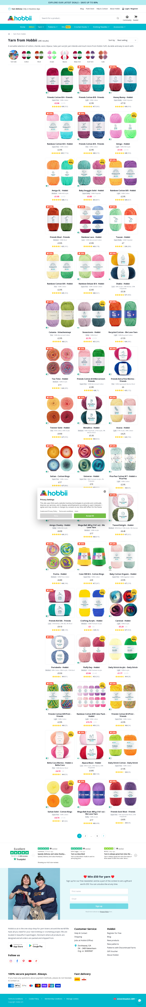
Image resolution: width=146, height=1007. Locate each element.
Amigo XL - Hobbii (60, 190)
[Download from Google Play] (36, 945)
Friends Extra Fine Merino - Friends (123, 380)
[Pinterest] (23, 961)
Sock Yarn (90, 62)
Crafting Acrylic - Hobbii (91, 620)
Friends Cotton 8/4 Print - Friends (123, 715)
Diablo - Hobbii (123, 283)
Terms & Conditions (15, 999)
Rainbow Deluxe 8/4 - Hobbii (91, 283)
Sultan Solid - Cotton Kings (60, 811)
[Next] (103, 836)
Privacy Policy (104, 912)
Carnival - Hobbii (123, 620)
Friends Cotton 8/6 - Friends (91, 144)
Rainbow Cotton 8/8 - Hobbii (123, 190)
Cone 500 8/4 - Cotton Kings (91, 574)
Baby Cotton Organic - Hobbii (123, 574)
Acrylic (52, 62)
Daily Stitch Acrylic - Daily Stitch (123, 667)
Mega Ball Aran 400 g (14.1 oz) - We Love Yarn (91, 812)
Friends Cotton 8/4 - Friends (59, 97)
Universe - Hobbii (91, 476)
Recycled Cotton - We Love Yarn (123, 332)
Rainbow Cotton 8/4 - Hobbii (60, 144)
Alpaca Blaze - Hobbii (91, 763)
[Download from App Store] (17, 945)
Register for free (114, 933)
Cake (103, 62)
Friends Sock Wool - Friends (123, 811)
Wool (39, 62)
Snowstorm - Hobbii (91, 332)
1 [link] (79, 836)
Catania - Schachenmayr (60, 332)
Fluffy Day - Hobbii (91, 667)
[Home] (9, 34)
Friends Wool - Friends (60, 237)
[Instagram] (11, 961)
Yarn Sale (14, 62)
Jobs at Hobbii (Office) (83, 940)
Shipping (78, 937)
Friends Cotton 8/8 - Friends (91, 97)
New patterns (113, 944)
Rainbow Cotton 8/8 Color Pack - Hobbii (91, 715)
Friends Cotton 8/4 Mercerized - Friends (91, 380)
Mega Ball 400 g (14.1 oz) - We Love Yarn (91, 526)
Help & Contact (102, 9)
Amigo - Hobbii (123, 144)
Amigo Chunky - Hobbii (60, 525)
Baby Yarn (77, 62)
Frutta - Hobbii (60, 574)
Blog (82, 9)
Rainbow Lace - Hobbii (91, 237)
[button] (135, 18)
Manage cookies (72, 999)
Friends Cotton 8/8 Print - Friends (59, 715)
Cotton (26, 62)
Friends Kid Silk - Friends (60, 620)
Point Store (90, 9)
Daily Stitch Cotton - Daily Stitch (123, 763)
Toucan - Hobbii (123, 237)
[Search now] (118, 18)
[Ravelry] (36, 961)
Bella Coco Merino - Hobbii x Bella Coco (60, 764)
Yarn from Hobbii (19, 34)
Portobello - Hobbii (60, 667)
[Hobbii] (20, 18)
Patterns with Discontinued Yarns (121, 947)
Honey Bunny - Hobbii (123, 97)
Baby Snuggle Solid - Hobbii (91, 190)
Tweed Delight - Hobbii (123, 525)
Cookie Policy (34, 999)
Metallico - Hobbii (91, 427)
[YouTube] (30, 961)
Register (134, 9)
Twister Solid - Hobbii (60, 427)
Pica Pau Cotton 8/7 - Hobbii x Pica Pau (123, 477)
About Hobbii (115, 9)
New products (113, 940)
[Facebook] (17, 961)
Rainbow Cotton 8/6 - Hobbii (60, 283)
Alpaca (65, 62)
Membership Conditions (53, 999)
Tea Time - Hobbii (60, 379)
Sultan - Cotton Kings (60, 476)
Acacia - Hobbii (123, 427)
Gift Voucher (112, 951)
